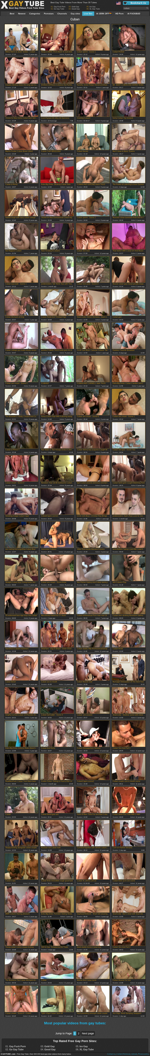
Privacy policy (143, 1054)
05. (82, 1046)
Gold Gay (75, 7)
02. (14, 1049)
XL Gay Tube (95, 9)
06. (85, 1049)
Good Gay (76, 9)
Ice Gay (93, 7)
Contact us (111, 1054)
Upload (134, 1054)
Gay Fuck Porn (59, 7)
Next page (88, 1033)
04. (48, 1049)
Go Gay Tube (59, 9)
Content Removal (123, 1054)
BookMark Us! (136, 3)
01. (15, 1046)
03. (48, 1046)
